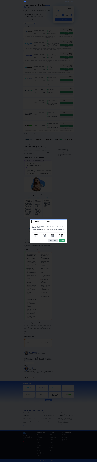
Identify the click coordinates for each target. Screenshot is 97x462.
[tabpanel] (48, 231)
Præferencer (44, 234)
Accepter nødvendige (53, 240)
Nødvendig (36, 234)
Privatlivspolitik (42, 229)
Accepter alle (62, 240)
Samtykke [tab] (37, 221)
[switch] (35, 236)
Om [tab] (59, 221)
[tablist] (48, 221)
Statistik (52, 234)
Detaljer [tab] (48, 221)
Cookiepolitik (49, 229)
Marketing (61, 234)
